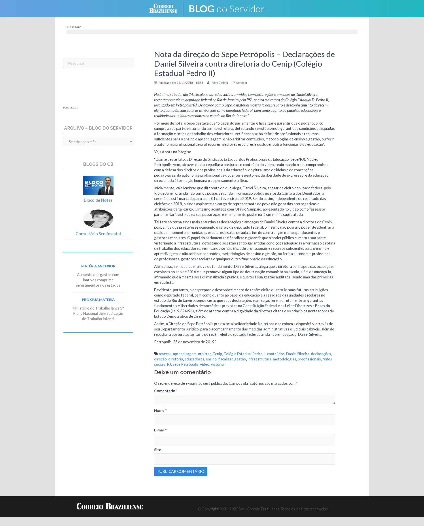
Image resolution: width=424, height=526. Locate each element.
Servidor (241, 82)
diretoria (175, 359)
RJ (169, 364)
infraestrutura (259, 359)
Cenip (217, 353)
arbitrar (204, 353)
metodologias (284, 359)
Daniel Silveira (297, 353)
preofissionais (309, 359)
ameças (165, 353)
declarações (321, 353)
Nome (160, 410)
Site (157, 449)
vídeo (204, 364)
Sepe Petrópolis (185, 364)
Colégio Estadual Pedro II (244, 353)
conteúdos (276, 353)
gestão (240, 359)
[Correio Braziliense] (166, 8)
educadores (194, 359)
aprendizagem (185, 353)
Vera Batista (220, 82)
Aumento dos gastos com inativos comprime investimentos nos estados (98, 279)
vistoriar (218, 364)
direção (160, 359)
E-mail (160, 430)
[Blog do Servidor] (230, 8)
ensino (211, 359)
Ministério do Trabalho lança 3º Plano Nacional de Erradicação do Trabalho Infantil (98, 313)
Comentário (166, 390)
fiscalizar (225, 359)
